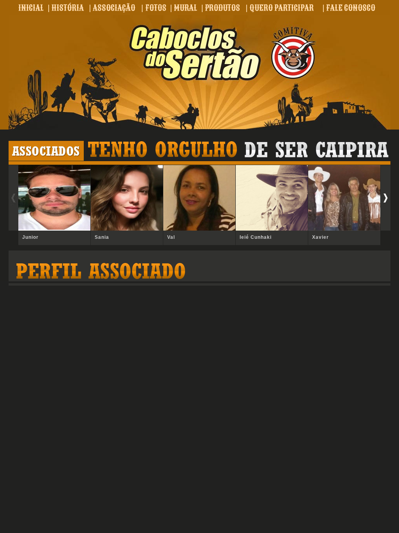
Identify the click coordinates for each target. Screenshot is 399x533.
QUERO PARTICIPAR (281, 7)
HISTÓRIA (67, 7)
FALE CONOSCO (350, 7)
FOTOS (155, 7)
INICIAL (31, 7)
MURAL (185, 7)
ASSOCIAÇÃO (114, 7)
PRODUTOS (222, 7)
